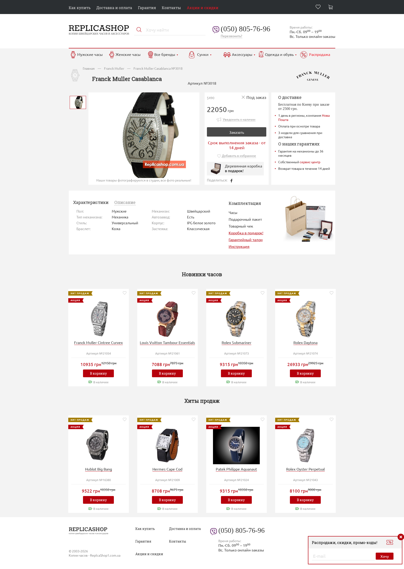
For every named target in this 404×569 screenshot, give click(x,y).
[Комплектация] (308, 218)
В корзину (98, 373)
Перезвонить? (231, 36)
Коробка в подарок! (246, 232)
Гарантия (147, 7)
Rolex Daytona (305, 342)
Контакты (171, 7)
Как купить (79, 7)
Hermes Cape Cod (167, 469)
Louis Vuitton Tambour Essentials (167, 342)
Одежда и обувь (279, 54)
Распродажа (319, 54)
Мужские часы (90, 54)
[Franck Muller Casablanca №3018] (78, 101)
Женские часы (128, 54)
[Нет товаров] (331, 8)
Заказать (236, 132)
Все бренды (164, 54)
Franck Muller (114, 68)
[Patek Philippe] (236, 444)
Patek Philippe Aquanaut (236, 469)
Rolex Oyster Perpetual (305, 469)
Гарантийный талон (246, 239)
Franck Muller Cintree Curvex (98, 342)
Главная (89, 68)
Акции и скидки (202, 7)
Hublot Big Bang (98, 469)
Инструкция (239, 246)
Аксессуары (242, 54)
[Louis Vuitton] (167, 318)
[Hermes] (167, 444)
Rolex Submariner (236, 342)
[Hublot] (98, 444)
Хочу (384, 556)
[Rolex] (236, 318)
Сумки (203, 54)
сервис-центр (310, 162)
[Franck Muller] (98, 318)
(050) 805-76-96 (245, 29)
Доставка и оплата (114, 7)
